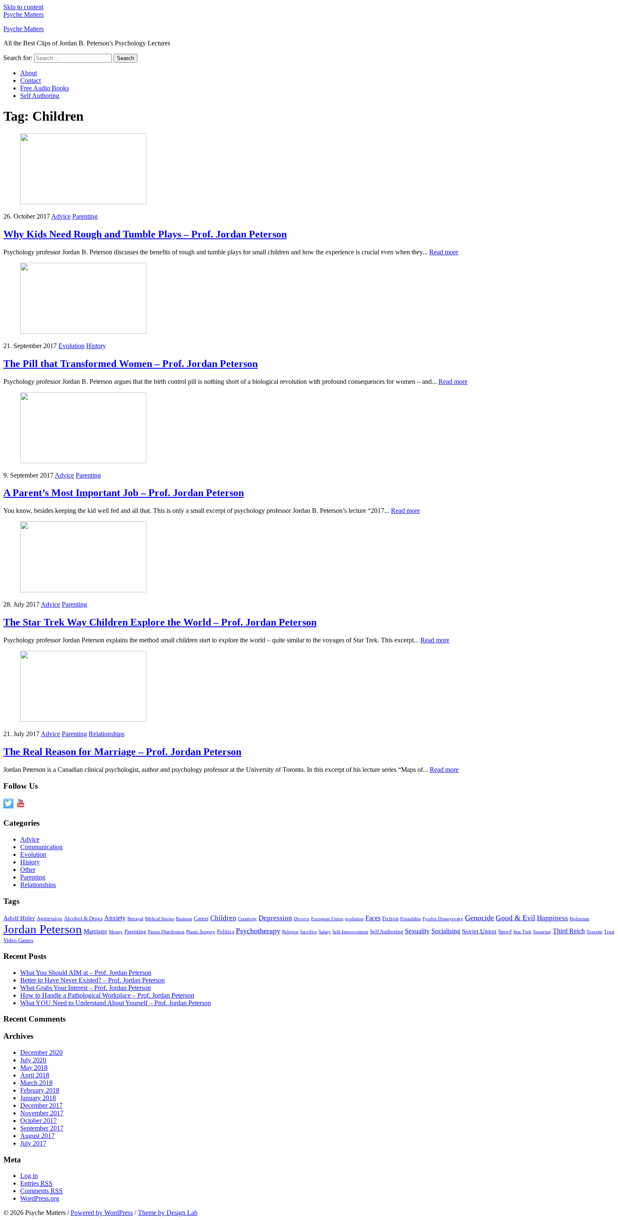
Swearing (542, 932)
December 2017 (41, 1105)
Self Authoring (39, 95)
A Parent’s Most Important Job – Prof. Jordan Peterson (123, 492)
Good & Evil (515, 918)
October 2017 (38, 1120)
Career (201, 918)
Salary (325, 932)
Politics (225, 931)
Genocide (479, 918)
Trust (609, 932)
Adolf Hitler (19, 918)
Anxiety (115, 918)
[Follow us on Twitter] (8, 803)
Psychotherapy (258, 931)
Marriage (95, 931)
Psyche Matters (23, 14)
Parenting (85, 216)
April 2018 (34, 1075)
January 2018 (38, 1097)
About (28, 73)
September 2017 (41, 1128)
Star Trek (522, 932)
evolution (354, 918)
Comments (41, 1190)
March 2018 (36, 1082)
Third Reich (569, 931)
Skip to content (23, 7)
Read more (443, 252)
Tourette (594, 932)
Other (27, 869)
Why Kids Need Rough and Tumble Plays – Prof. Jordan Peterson (145, 234)
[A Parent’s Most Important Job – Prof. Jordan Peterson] (83, 461)
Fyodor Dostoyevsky (443, 918)
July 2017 (33, 1143)
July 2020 (33, 1060)
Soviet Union (479, 931)
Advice (61, 216)
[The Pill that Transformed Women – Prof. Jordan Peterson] (83, 331)
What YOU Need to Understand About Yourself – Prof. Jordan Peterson (115, 1002)
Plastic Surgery (200, 932)
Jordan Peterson (42, 929)
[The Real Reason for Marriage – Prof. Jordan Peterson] (83, 719)
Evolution (71, 345)
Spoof (505, 931)
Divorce (301, 918)
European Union (327, 918)
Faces (372, 918)
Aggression (49, 918)
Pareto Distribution (166, 932)
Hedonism (579, 918)
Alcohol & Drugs (83, 918)
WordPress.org (39, 1198)
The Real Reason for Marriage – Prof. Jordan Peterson (122, 751)
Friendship (410, 918)
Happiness (552, 918)
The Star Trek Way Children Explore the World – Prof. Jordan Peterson (160, 622)
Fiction (390, 918)
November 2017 (41, 1113)
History (96, 345)
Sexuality (417, 931)
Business (184, 918)
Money (116, 932)
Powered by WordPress (102, 1212)
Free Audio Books (44, 88)
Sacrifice (308, 932)
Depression (275, 918)
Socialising (445, 931)
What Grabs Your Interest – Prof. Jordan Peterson (85, 987)
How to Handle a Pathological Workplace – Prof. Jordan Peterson (107, 995)
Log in (29, 1175)
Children (223, 918)
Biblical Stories (159, 918)
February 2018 (39, 1090)
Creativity (247, 918)
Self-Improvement (350, 932)
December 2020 (41, 1052)
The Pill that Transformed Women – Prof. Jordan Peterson (130, 363)
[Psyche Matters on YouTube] (21, 803)
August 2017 (37, 1135)
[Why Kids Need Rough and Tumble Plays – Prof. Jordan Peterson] (83, 202)
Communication (41, 846)
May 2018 (34, 1067)
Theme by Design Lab (168, 1212)
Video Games (18, 940)
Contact (30, 80)
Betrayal (135, 918)
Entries (36, 1183)
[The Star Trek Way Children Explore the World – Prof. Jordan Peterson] (83, 590)
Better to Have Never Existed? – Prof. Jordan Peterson (92, 980)
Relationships (106, 733)
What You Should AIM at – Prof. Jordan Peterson (85, 972)
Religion (290, 932)
